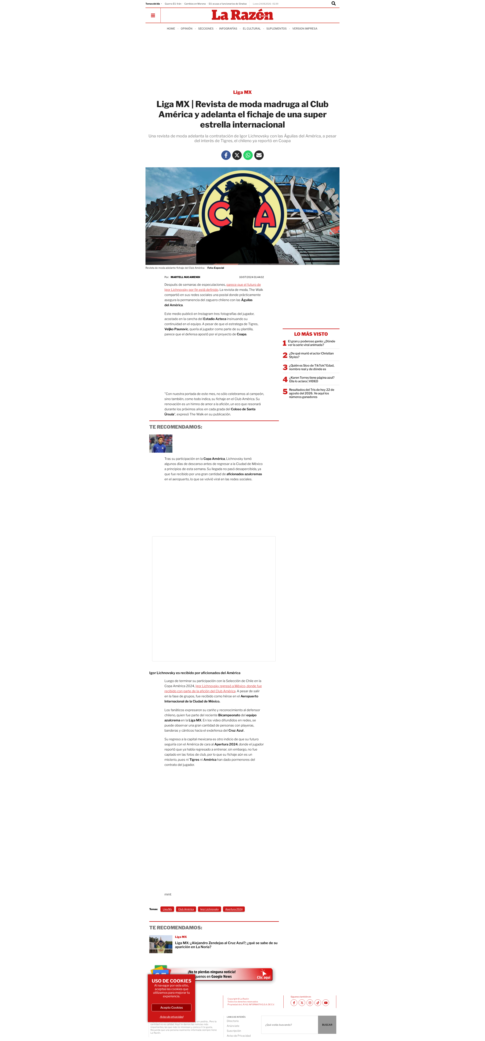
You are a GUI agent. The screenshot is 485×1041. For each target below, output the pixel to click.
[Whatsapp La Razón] (248, 155)
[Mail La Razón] (259, 155)
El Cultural (252, 28)
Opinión (186, 28)
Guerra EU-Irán (173, 3)
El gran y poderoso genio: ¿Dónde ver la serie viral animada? (311, 343)
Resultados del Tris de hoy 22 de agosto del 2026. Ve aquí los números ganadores (311, 393)
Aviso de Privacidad (239, 1035)
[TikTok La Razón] (317, 1002)
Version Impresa (304, 28)
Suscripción (234, 1030)
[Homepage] (242, 15)
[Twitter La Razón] (237, 155)
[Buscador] (334, 4)
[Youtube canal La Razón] (325, 1002)
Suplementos (276, 28)
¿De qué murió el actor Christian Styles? (311, 355)
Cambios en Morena (195, 3)
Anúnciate (233, 1025)
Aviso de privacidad (171, 1016)
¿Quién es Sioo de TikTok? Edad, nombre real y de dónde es (311, 367)
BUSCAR (327, 1024)
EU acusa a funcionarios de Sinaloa (228, 3)
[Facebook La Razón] (226, 155)
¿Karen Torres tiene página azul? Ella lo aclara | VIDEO (311, 379)
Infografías (228, 28)
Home (171, 28)
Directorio (233, 1020)
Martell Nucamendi (185, 277)
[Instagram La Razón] (310, 1002)
